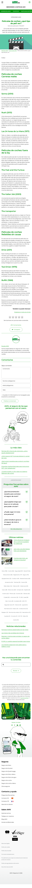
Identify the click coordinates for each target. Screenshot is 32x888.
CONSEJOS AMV (6, 11)
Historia (18, 605)
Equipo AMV (5, 346)
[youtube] (17, 725)
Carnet (24, 582)
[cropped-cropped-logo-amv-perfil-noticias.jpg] (16, 336)
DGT (20, 616)
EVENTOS (16, 11)
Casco (4, 589)
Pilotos (12, 593)
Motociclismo (8, 574)
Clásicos (16, 586)
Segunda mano (9, 605)
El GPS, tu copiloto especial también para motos (15, 641)
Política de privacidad (6, 850)
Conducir (15, 578)
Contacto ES (5, 798)
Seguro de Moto (6, 765)
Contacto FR (5, 801)
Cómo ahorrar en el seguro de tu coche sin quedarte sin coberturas (21, 541)
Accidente (18, 601)
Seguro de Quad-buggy (8, 771)
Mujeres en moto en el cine (22, 312)
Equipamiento (6, 578)
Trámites (17, 582)
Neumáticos (26, 612)
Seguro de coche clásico (8, 783)
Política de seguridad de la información (10, 863)
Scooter (19, 593)
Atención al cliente (7, 804)
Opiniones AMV (13, 50)
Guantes (7, 616)
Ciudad (7, 597)
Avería (16, 620)
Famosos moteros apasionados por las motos (14, 629)
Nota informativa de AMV (7, 866)
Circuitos (14, 616)
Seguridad (19, 571)
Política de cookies (5, 847)
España (27, 589)
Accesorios (9, 582)
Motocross (12, 589)
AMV (24, 601)
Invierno (5, 593)
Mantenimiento (25, 578)
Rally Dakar (8, 586)
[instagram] (12, 725)
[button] (16, 494)
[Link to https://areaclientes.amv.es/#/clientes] (30, 2)
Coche (11, 571)
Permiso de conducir (15, 612)
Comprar (20, 589)
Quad (25, 597)
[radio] (10, 317)
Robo (25, 616)
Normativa (8, 608)
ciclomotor (14, 597)
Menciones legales (5, 843)
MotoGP (27, 571)
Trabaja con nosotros (7, 816)
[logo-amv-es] (16, 1)
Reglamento (17, 574)
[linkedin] (20, 725)
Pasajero (5, 612)
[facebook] (14, 725)
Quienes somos (6, 813)
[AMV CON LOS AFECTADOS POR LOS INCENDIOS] (6, 551)
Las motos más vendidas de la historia (12, 633)
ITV (21, 597)
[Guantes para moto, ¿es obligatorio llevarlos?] (6, 561)
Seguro (26, 574)
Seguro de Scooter (7, 768)
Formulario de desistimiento (7, 854)
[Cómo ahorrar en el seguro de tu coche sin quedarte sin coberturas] (6, 542)
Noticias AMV (4, 50)
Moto (4, 571)
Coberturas (24, 586)
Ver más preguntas (16, 529)
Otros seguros (5, 786)
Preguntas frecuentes (8, 795)
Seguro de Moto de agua (8, 777)
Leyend (25, 605)
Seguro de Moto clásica (8, 774)
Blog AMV (4, 819)
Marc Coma (9, 601)
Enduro (15, 608)
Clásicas (26, 593)
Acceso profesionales (7, 822)
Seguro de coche (6, 780)
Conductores (23, 608)
